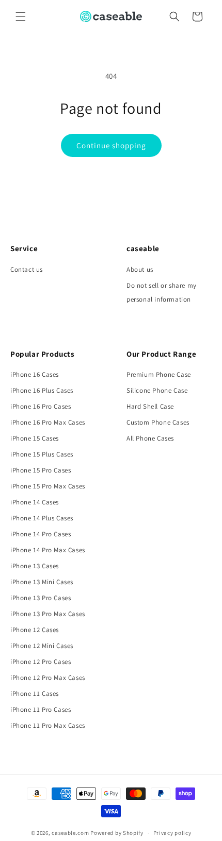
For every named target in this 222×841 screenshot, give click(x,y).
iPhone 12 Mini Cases (41, 645)
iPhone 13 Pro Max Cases (47, 613)
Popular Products (42, 354)
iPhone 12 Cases (34, 629)
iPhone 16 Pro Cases (40, 406)
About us (139, 269)
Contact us (26, 269)
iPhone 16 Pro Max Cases (47, 422)
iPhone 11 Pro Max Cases (47, 725)
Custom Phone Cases (157, 422)
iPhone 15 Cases (34, 438)
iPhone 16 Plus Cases (41, 390)
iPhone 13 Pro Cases (40, 597)
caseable (143, 248)
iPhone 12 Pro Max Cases (47, 677)
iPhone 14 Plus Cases (41, 518)
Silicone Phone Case (156, 390)
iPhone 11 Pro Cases (40, 709)
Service (24, 248)
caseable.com (70, 832)
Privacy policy (172, 832)
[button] (20, 16)
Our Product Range (161, 354)
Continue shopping (111, 145)
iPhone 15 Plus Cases (41, 454)
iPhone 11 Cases (34, 693)
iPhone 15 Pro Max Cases (47, 486)
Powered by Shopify (117, 832)
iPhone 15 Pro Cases (40, 470)
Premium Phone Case (158, 374)
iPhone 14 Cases (34, 502)
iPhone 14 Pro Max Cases (47, 550)
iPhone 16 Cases (34, 374)
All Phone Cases (150, 438)
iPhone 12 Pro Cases (40, 661)
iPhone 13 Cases (34, 566)
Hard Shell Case (150, 406)
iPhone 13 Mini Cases (41, 581)
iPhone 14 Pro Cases (40, 534)
